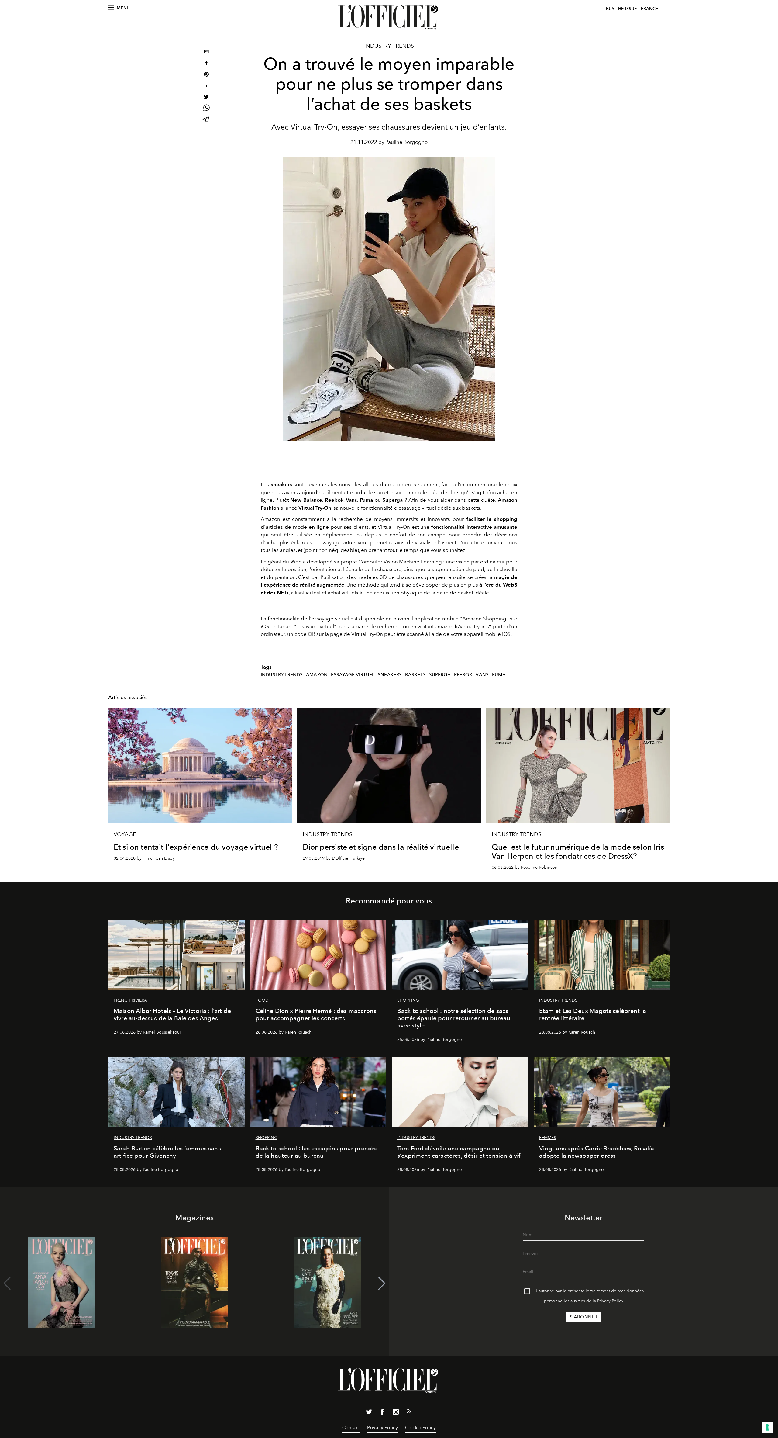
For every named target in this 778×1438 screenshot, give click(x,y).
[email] (206, 52)
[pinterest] (206, 75)
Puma (366, 500)
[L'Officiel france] (389, 17)
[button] (382, 1283)
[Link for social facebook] (382, 1413)
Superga (392, 500)
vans (482, 674)
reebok (463, 674)
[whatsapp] (206, 108)
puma (499, 674)
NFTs (283, 593)
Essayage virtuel (353, 674)
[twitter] (206, 97)
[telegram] (206, 120)
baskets (415, 674)
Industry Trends (389, 46)
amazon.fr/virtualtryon (460, 626)
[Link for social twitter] (369, 1413)
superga (440, 674)
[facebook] (206, 63)
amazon (317, 674)
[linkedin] (206, 86)
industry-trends (282, 674)
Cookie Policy (420, 1427)
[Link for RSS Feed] (409, 1412)
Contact (351, 1427)
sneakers (390, 674)
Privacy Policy (610, 1301)
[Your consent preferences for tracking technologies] (767, 1427)
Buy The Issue (621, 8)
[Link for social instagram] (396, 1413)
